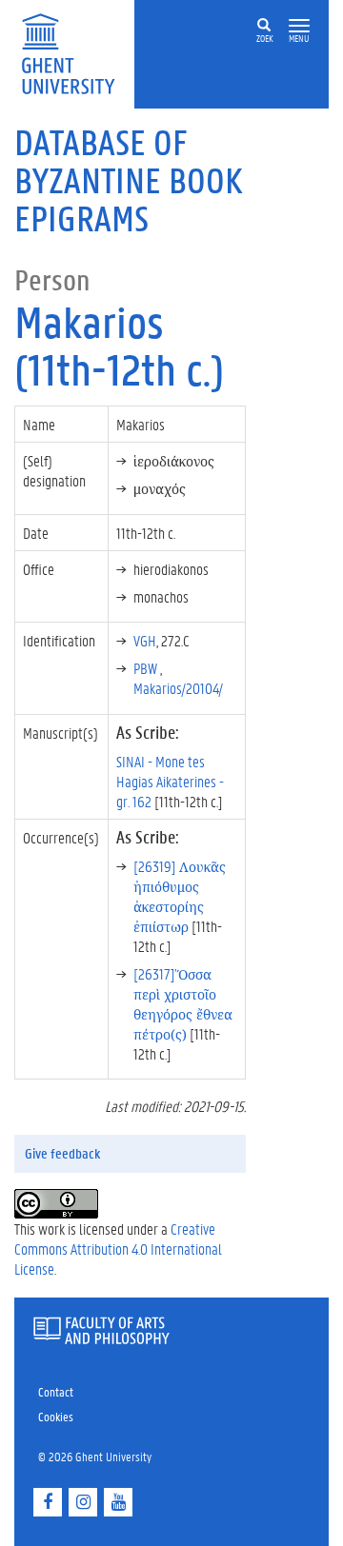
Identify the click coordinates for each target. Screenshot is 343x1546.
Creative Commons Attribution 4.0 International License (118, 1248)
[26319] (179, 896)
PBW (146, 668)
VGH (144, 640)
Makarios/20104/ (178, 688)
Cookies (55, 1416)
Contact (55, 1391)
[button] (299, 26)
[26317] (182, 1003)
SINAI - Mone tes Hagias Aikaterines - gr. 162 (170, 781)
